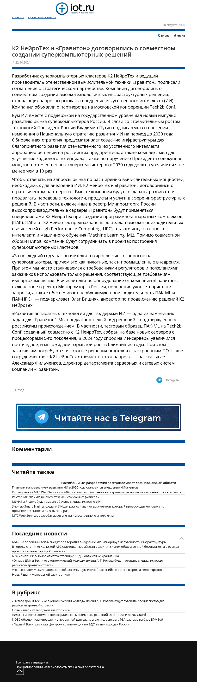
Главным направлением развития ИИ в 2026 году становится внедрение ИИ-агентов (75, 487)
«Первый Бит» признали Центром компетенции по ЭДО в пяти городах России (70, 624)
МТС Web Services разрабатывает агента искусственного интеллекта (63, 515)
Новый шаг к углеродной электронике (41, 574)
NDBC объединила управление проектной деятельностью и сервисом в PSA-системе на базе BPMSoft (87, 619)
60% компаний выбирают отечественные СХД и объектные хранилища (65, 556)
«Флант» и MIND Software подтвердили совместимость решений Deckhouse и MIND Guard (79, 614)
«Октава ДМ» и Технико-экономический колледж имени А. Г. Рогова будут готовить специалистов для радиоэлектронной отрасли (88, 562)
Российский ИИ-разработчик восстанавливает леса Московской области (118, 483)
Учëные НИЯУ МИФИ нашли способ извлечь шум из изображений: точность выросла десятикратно (87, 569)
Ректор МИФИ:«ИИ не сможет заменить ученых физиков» (55, 497)
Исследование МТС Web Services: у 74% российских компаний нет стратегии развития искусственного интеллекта (96, 492)
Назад (19, 390)
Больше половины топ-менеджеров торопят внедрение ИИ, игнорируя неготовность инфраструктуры (89, 542)
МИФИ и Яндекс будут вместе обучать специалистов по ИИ (56, 501)
